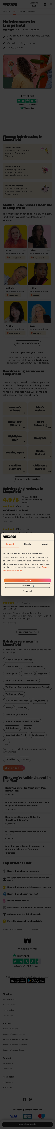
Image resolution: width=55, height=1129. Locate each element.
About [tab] (45, 544)
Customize (26, 585)
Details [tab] (27, 544)
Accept (27, 580)
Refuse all (27, 591)
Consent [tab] (10, 544)
